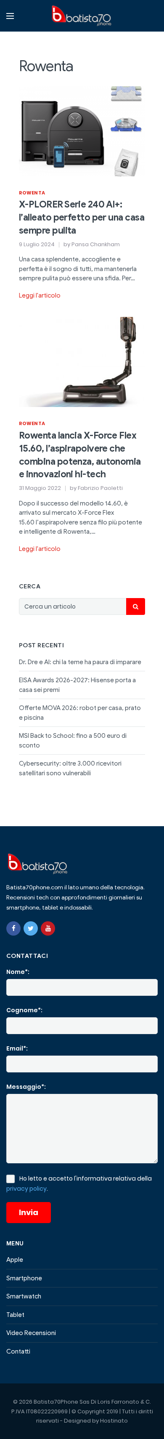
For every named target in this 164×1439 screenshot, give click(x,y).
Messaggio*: (26, 1087)
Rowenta (32, 192)
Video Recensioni (31, 1333)
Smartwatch (23, 1296)
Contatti (18, 1351)
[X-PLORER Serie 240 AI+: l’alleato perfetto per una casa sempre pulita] (82, 130)
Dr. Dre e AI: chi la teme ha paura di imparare (80, 662)
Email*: (17, 1048)
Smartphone (24, 1278)
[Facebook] (13, 928)
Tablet (15, 1315)
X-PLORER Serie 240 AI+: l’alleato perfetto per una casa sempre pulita (81, 217)
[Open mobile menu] (10, 16)
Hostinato (114, 1421)
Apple (14, 1259)
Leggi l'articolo (40, 295)
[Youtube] (48, 928)
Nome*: (17, 972)
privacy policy (26, 1188)
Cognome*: (24, 1010)
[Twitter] (31, 928)
